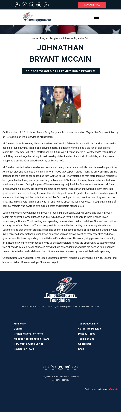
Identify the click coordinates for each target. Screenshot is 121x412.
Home (35, 38)
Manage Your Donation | (28, 338)
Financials (20, 323)
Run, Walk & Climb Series (28, 343)
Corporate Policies (89, 328)
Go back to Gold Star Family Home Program (60, 71)
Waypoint (114, 389)
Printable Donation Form (28, 333)
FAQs (46, 338)
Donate (18, 328)
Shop (81, 348)
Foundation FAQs (24, 348)
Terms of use (86, 338)
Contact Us (84, 343)
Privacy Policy (86, 333)
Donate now (92, 4)
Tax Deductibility (88, 323)
